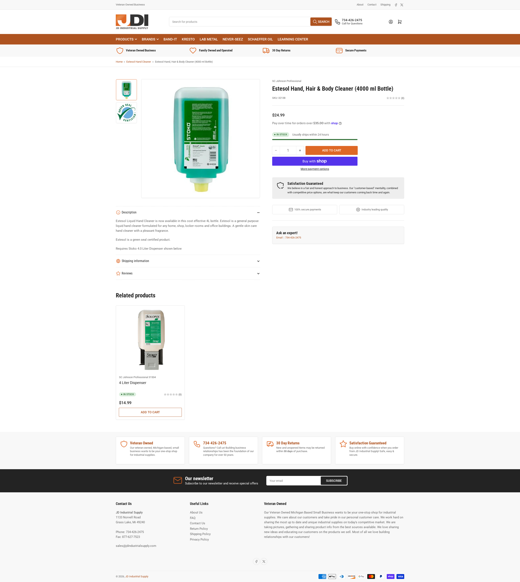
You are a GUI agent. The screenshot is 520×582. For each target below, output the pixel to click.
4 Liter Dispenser (132, 383)
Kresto (188, 39)
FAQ (192, 518)
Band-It (170, 39)
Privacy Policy (199, 539)
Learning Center (293, 39)
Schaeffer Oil (260, 39)
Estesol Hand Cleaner (138, 61)
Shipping (385, 4)
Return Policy (199, 529)
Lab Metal (209, 39)
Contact (371, 4)
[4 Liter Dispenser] (150, 340)
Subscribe (334, 481)
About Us (196, 512)
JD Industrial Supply (136, 576)
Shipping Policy (200, 534)
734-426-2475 (293, 237)
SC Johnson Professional (286, 81)
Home (119, 61)
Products (124, 39)
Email (279, 237)
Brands (148, 39)
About (360, 4)
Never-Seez (233, 39)
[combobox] (251, 21)
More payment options (315, 169)
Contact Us (197, 523)
